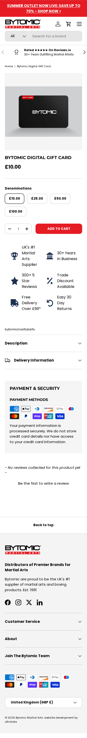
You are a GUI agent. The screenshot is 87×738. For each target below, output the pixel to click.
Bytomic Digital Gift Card (34, 66)
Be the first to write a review (43, 483)
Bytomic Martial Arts (29, 718)
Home (9, 66)
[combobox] (43, 36)
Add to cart (58, 228)
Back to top (43, 525)
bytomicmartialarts (20, 329)
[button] (68, 24)
